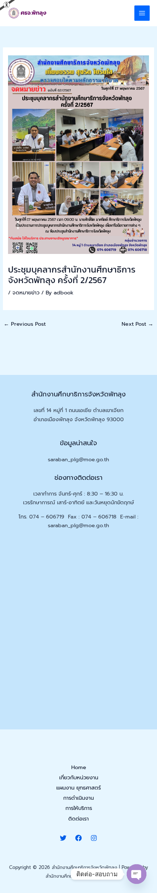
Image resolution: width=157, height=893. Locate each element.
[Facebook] (78, 838)
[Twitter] (63, 838)
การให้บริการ (78, 808)
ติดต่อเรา (78, 819)
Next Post (137, 324)
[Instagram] (94, 838)
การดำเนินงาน (78, 798)
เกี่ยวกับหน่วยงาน (78, 777)
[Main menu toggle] (142, 13)
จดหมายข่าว (25, 293)
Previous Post (25, 324)
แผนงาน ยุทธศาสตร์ (78, 788)
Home (78, 767)
